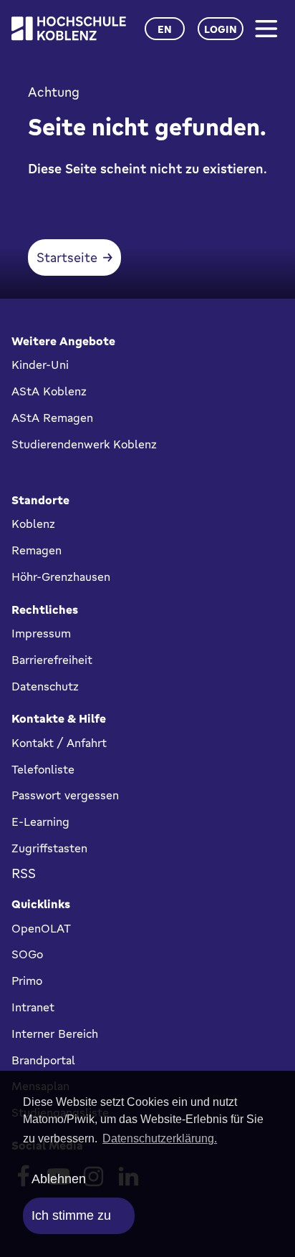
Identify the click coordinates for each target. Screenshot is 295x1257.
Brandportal (43, 1060)
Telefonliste (42, 769)
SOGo (27, 954)
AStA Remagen (52, 417)
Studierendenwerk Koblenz (84, 444)
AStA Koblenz (49, 391)
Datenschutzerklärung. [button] (159, 1138)
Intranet (32, 1007)
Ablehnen (59, 1179)
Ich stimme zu (71, 1215)
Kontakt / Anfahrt (59, 743)
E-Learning (40, 821)
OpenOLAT (41, 928)
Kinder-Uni (40, 364)
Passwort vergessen (65, 795)
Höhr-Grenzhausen (60, 576)
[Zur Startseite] (68, 28)
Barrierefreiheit (51, 660)
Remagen (36, 550)
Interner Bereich (54, 1033)
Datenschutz (45, 686)
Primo (26, 980)
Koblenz (33, 523)
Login (220, 29)
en (165, 29)
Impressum (41, 633)
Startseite (67, 257)
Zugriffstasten (49, 848)
